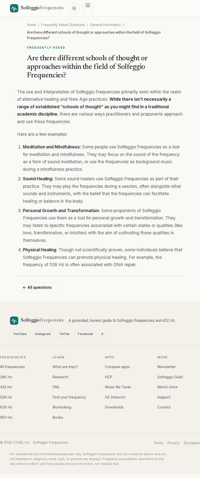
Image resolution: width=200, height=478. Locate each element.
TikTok (64, 334)
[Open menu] (88, 8)
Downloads (114, 407)
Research (60, 377)
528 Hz (6, 397)
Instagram (43, 334)
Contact (163, 407)
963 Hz (6, 417)
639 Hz (6, 407)
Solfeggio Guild (170, 377)
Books (57, 417)
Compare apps (117, 367)
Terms (158, 443)
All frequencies (12, 367)
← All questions (37, 287)
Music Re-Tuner (118, 387)
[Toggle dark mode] (74, 8)
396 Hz (6, 377)
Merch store (167, 387)
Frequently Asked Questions (63, 25)
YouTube (20, 334)
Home (31, 25)
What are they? (65, 367)
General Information (105, 25)
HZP (108, 377)
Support (163, 397)
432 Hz (6, 387)
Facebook (85, 334)
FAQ (55, 387)
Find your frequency (69, 397)
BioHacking (61, 407)
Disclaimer (192, 443)
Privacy (174, 443)
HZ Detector (115, 397)
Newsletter (166, 367)
